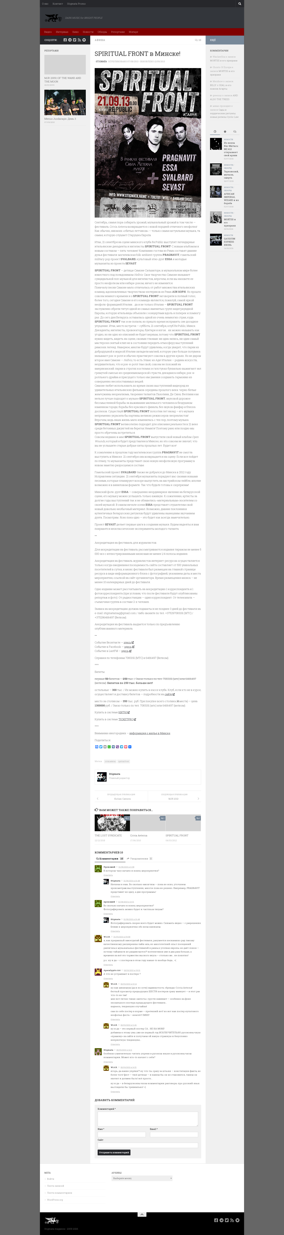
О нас (45, 3)
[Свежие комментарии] (235, 132)
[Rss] (79, 40)
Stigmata (101, 61)
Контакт (58, 3)
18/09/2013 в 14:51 (129, 1067)
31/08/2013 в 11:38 (126, 867)
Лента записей (55, 1185)
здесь (127, 642)
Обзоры (102, 31)
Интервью (62, 31)
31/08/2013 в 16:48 (132, 880)
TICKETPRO (125, 719)
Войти (50, 1178)
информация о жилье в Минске (149, 733)
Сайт (100, 1139)
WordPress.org (55, 1199)
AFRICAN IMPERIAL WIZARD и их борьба (231, 198)
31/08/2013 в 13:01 (126, 901)
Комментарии (111, 858)
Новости (88, 31)
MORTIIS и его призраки (223, 60)
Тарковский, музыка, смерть (231, 174)
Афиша (100, 40)
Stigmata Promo (76, 3)
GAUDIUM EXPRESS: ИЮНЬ (229, 241)
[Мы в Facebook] (65, 40)
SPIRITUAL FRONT (177, 835)
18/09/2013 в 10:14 (129, 984)
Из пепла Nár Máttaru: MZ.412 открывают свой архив (231, 149)
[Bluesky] (84, 40)
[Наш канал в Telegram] (70, 40)
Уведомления (141, 858)
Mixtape (133, 31)
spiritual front (123, 761)
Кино (75, 31)
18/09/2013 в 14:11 (124, 1050)
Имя (101, 1129)
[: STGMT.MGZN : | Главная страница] (53, 17)
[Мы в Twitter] (74, 40)
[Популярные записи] (225, 132)
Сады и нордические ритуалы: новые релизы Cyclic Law (224, 113)
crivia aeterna (110, 761)
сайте (168, 694)
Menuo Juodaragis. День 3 (60, 118)
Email (154, 1129)
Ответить (108, 875)
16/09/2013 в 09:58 (121, 936)
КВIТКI (122, 712)
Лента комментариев (59, 1192)
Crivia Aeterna (138, 835)
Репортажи (118, 31)
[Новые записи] (215, 132)
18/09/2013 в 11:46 (129, 1025)
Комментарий (107, 1108)
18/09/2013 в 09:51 (132, 970)
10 (200, 40)
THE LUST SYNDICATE (108, 835)
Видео (48, 31)
